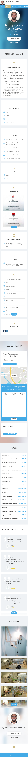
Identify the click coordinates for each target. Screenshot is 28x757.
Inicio (2, 6)
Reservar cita (15, 755)
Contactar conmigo (14, 42)
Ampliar (14, 375)
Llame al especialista (10, 363)
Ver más (14, 227)
